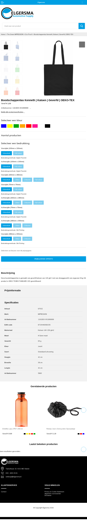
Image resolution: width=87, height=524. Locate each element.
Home (3, 34)
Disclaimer (48, 495)
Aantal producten (11, 135)
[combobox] (40, 26)
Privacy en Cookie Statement (54, 492)
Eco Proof (28, 34)
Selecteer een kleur (11, 120)
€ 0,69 (7, 434)
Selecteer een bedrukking (15, 143)
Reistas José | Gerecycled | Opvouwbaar (60, 429)
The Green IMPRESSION (15, 34)
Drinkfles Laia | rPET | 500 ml (12, 429)
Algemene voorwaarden (53, 493)
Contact (3, 492)
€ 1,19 (51, 434)
